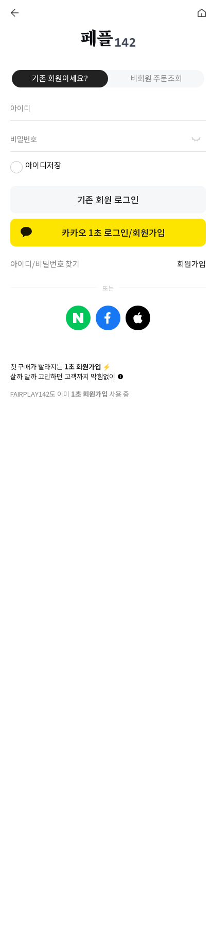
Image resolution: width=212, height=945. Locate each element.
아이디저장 (43, 164)
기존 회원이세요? (60, 78)
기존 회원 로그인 (108, 199)
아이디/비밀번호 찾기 (45, 263)
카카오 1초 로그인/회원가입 (113, 232)
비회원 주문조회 (156, 78)
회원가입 (191, 263)
